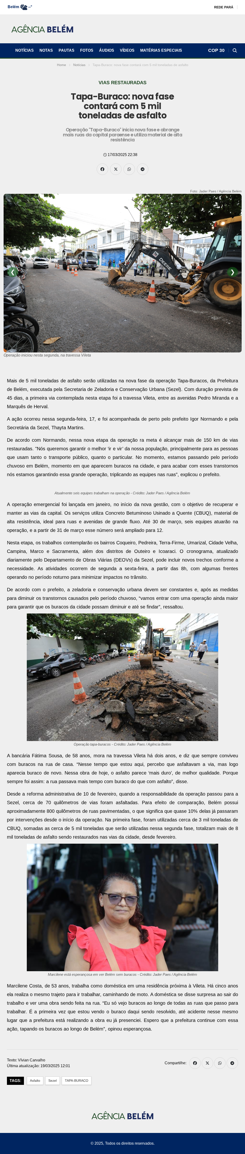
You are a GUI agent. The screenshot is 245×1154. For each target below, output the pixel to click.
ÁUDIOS (106, 50)
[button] (235, 50)
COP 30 (216, 50)
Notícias (24, 50)
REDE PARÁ (223, 7)
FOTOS (86, 50)
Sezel (52, 1080)
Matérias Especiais (161, 50)
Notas (46, 50)
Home (61, 65)
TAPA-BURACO (76, 1080)
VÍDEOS (127, 50)
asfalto (35, 1080)
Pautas (66, 50)
